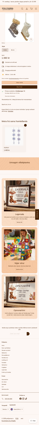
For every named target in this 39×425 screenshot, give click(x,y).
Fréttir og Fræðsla (6, 372)
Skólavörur (4, 365)
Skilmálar (10, 111)
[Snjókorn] (14, 138)
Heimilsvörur (5, 357)
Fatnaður (4, 362)
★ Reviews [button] (37, 214)
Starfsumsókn (5, 389)
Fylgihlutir (4, 367)
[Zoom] (31, 39)
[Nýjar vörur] (19, 244)
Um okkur (4, 382)
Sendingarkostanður (14, 78)
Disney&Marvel (5, 355)
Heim (3, 345)
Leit (3, 386)
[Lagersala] (19, 195)
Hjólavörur (4, 352)
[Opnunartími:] (19, 291)
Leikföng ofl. (5, 360)
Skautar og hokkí (6, 350)
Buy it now (19, 87)
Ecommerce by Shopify (9, 421)
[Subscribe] (28, 333)
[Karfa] (31, 9)
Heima (3, 42)
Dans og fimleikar (6, 348)
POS (17, 418)
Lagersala (4, 369)
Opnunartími (5, 379)
